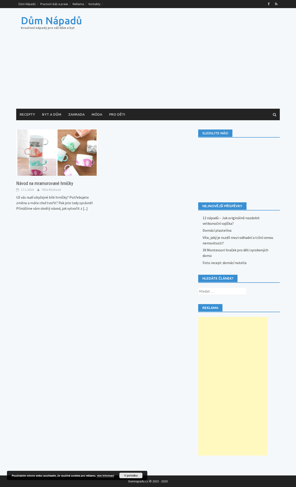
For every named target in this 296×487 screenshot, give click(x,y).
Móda (97, 114)
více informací (105, 475)
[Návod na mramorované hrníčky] (57, 152)
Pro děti (117, 114)
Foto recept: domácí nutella (225, 262)
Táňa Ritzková (51, 190)
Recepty (27, 114)
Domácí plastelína (217, 230)
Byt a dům (51, 114)
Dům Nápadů (27, 4)
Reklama (78, 4)
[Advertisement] (148, 74)
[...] (85, 208)
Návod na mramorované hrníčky (44, 183)
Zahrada (76, 114)
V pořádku (131, 475)
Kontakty (94, 4)
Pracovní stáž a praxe (54, 4)
